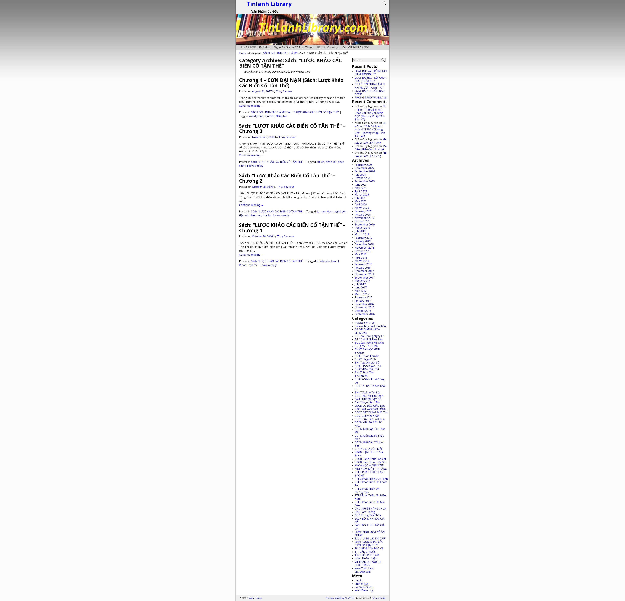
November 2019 (364, 218)
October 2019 (363, 221)
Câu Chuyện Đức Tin (367, 402)
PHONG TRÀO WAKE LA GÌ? (371, 97)
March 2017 (362, 294)
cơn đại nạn (256, 116)
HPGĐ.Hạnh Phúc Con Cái (370, 459)
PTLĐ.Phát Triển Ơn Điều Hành (370, 497)
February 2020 (363, 211)
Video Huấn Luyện (366, 558)
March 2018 (362, 261)
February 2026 (363, 165)
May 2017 (360, 291)
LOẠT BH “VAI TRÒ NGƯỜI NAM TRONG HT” (371, 72)
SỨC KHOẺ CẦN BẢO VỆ (369, 548)
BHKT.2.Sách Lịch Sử (367, 362)
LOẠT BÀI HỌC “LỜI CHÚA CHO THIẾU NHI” (370, 79)
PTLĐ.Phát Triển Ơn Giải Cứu (370, 503)
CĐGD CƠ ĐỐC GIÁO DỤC (370, 405)
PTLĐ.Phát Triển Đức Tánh (371, 479)
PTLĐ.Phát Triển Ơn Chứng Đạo (367, 490)
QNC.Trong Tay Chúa (368, 515)
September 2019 (365, 224)
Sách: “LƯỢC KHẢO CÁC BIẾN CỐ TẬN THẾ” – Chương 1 (292, 228)
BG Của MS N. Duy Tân (368, 339)
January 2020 (363, 214)
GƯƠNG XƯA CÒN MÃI (368, 449)
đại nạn (321, 211)
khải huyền (323, 261)
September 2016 (365, 314)
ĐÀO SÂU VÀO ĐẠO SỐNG (370, 409)
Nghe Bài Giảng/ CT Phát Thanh (293, 47)
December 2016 (364, 304)
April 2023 (361, 191)
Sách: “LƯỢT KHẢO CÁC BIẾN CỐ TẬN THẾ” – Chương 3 (292, 128)
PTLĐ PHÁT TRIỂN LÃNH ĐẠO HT (370, 473)
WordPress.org (364, 590)
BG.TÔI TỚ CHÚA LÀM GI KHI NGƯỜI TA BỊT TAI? (370, 85)
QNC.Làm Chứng (365, 512)
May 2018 (360, 254)
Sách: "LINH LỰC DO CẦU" (370, 538)
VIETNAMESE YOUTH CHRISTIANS (368, 563)
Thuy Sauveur (284, 91)
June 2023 (361, 184)
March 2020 (362, 208)
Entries (361, 584)
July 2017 (360, 284)
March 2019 (362, 234)
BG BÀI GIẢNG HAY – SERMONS (367, 331)
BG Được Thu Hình (366, 346)
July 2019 (360, 231)
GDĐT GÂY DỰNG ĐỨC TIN (371, 412)
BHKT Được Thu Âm (367, 356)
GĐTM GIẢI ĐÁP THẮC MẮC (368, 423)
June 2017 (361, 287)
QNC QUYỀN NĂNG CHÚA (370, 508)
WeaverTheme (379, 597)
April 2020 (361, 204)
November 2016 (364, 307)
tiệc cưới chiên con (250, 215)
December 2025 (364, 168)
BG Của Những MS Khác (369, 342)
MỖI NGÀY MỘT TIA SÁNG (371, 469)
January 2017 (363, 301)
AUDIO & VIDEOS (365, 323)
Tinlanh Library (255, 597)
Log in (358, 580)
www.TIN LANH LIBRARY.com (364, 570)
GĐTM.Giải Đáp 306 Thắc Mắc (370, 430)
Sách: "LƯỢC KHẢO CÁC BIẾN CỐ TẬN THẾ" (313, 112)
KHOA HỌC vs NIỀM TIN (369, 465)
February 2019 (363, 237)
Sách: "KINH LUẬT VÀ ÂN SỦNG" (370, 533)
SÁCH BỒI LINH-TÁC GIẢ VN (369, 526)
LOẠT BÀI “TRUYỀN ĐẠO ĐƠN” (370, 92)
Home (243, 53)
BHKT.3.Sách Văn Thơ (368, 366)
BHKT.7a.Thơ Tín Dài (367, 392)
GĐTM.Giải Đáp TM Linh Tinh (369, 443)
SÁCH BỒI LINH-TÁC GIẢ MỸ (280, 53)
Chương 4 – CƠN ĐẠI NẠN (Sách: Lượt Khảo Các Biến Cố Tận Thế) (291, 83)
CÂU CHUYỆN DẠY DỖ (355, 47)
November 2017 (364, 274)
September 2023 (365, 181)
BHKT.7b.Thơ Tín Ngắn (369, 396)
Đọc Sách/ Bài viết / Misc (255, 47)
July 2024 (360, 174)
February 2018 (363, 264)
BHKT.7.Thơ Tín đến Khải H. (370, 387)
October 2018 (363, 251)
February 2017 (363, 297)
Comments (364, 587)
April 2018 (361, 257)
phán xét (331, 162)
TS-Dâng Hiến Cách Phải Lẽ (371, 147)
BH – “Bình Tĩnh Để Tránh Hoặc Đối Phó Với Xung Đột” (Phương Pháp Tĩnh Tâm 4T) (370, 112)
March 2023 (362, 194)
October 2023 (363, 178)
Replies (281, 116)
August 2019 (362, 228)
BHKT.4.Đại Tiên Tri (367, 369)
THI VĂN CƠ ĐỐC (365, 552)
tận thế (269, 116)
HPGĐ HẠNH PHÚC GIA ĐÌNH (369, 453)
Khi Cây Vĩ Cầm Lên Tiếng (370, 141)
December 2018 (364, 244)
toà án (267, 215)
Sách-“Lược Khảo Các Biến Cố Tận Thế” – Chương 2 (287, 178)
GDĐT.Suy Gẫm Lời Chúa (370, 419)
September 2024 (365, 171)
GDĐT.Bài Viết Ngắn (367, 416)
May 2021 (360, 201)
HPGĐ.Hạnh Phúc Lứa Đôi (370, 462)
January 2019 (363, 241)
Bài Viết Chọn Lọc (328, 47)
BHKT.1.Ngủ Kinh (365, 359)
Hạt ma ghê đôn (337, 211)
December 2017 (364, 271)
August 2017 (362, 281)
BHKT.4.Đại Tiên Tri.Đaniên (365, 374)
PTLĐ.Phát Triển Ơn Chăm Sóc (371, 483)
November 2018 (364, 247)
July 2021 (360, 198)
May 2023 (360, 188)
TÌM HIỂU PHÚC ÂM (367, 555)
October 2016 (363, 311)
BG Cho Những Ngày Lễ (369, 336)
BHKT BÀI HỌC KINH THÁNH (367, 351)
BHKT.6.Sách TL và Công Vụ (369, 380)
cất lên (320, 162)
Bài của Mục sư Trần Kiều (370, 326)
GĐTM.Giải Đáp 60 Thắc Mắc (369, 437)
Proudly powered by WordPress (340, 597)
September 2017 (365, 277)
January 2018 (363, 267)
